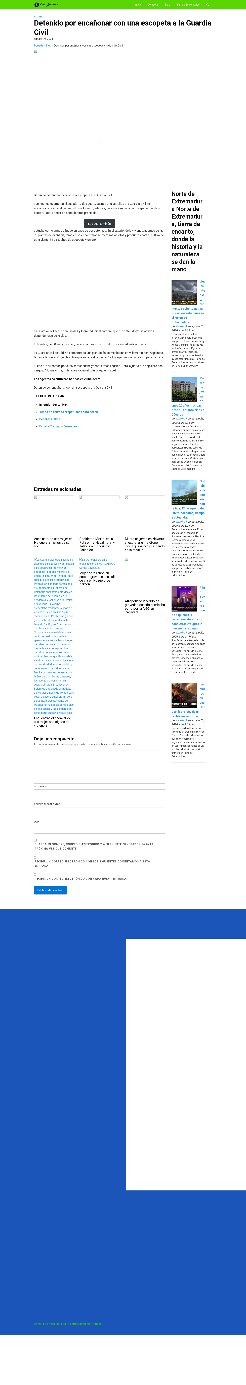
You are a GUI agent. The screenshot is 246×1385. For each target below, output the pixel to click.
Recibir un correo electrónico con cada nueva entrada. (81, 878)
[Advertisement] (99, 168)
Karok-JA (181, 326)
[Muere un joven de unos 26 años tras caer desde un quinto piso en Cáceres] (184, 389)
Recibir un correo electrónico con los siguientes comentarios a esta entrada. (92, 863)
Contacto (153, 4)
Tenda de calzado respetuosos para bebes (68, 412)
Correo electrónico (48, 804)
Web (36, 821)
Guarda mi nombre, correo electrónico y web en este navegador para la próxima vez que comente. (94, 846)
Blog (167, 4)
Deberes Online (49, 419)
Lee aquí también (99, 223)
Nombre (40, 786)
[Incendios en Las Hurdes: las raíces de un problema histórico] (184, 695)
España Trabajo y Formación (58, 426)
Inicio (138, 4)
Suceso (38, 16)
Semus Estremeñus (188, 4)
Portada (38, 45)
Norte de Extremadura (187, 201)
